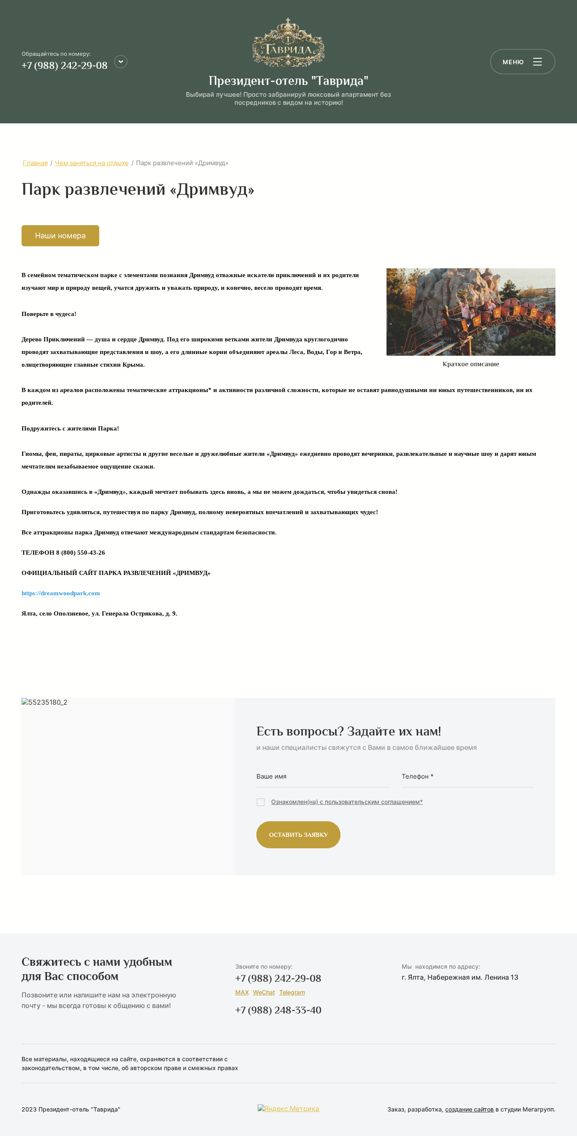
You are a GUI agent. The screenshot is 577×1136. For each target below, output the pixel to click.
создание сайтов (469, 1109)
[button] (522, 61)
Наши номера (60, 235)
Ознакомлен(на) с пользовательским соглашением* (347, 801)
